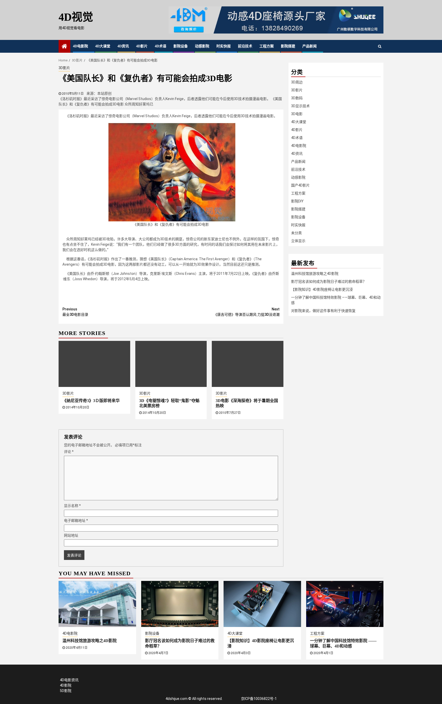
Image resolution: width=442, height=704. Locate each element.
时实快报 (223, 46)
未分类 (296, 233)
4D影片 (142, 46)
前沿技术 (245, 46)
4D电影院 (80, 46)
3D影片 (64, 68)
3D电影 (297, 114)
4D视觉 (76, 17)
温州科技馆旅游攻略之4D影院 (314, 274)
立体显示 (298, 241)
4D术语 (160, 46)
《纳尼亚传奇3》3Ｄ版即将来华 (91, 400)
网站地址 (71, 535)
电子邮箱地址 (76, 520)
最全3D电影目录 (75, 312)
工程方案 (266, 46)
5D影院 (65, 691)
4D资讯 (123, 46)
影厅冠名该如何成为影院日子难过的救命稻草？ (328, 281)
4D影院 (65, 685)
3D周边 (297, 82)
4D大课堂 (102, 46)
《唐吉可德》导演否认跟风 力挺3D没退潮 (247, 312)
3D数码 (297, 98)
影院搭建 (288, 46)
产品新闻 (309, 46)
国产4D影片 (300, 185)
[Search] (380, 46)
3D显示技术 (300, 106)
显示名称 (72, 506)
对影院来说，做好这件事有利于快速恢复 (323, 311)
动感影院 (202, 46)
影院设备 (180, 46)
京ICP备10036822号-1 (259, 699)
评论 (69, 452)
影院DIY (297, 201)
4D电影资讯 (69, 680)
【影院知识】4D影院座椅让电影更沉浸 (322, 289)
